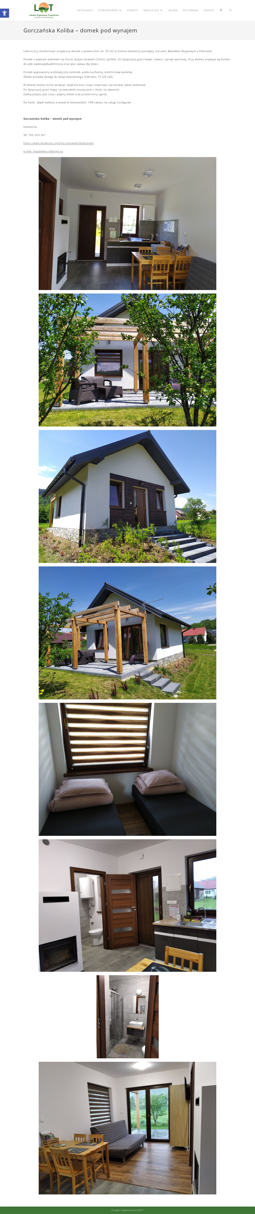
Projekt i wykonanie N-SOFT (128, 1210)
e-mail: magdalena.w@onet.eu (43, 151)
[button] (4, 13)
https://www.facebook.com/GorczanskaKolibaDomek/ (58, 143)
